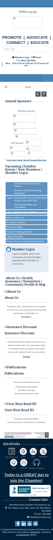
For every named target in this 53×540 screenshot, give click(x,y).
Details (26, 356)
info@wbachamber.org (40, 517)
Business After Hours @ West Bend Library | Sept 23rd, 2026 (30, 197)
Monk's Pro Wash (14, 225)
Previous (38, 94)
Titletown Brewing (14, 234)
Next (44, 94)
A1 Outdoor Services (16, 220)
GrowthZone (35, 532)
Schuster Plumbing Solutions (19, 230)
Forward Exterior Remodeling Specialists (25, 239)
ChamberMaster (22, 535)
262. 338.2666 (44, 514)
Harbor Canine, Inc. (15, 215)
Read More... (26, 317)
